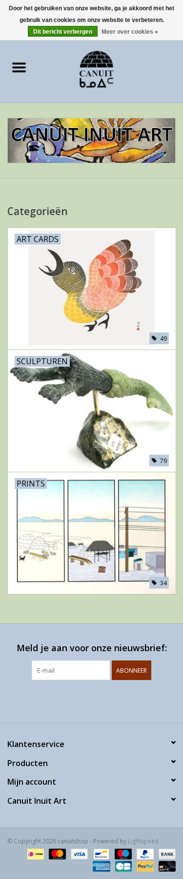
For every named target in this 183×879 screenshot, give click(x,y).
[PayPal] (144, 853)
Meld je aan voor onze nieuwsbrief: (92, 648)
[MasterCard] (56, 853)
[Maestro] (122, 853)
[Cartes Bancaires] (122, 865)
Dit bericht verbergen (62, 31)
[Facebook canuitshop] (83, 700)
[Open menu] (19, 67)
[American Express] (100, 865)
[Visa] (78, 853)
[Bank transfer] (165, 853)
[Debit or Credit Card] (165, 865)
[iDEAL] (34, 853)
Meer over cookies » (130, 31)
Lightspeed (143, 841)
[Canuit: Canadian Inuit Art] (111, 68)
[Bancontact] (100, 853)
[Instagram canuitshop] (100, 700)
